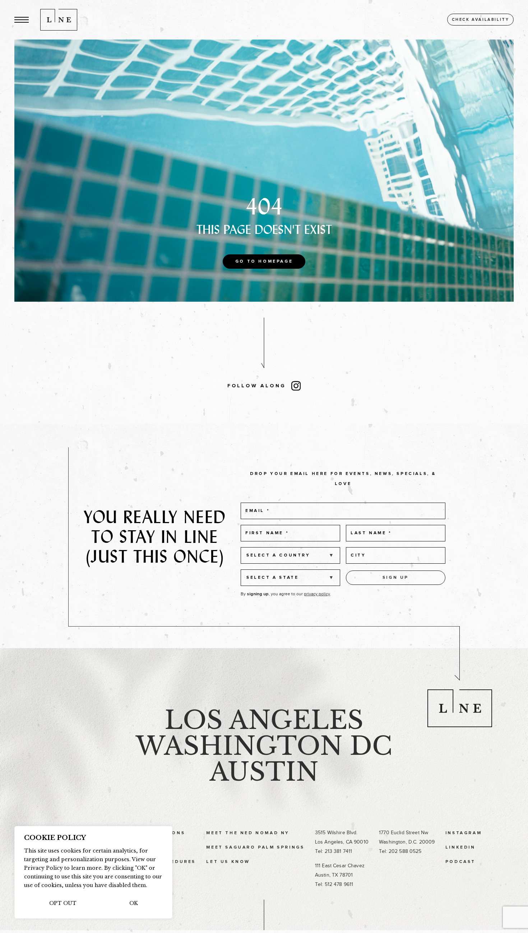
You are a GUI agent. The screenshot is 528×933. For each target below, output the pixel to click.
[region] (93, 872)
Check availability (480, 20)
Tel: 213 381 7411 (333, 851)
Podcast (460, 862)
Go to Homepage (264, 261)
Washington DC (264, 746)
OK (133, 903)
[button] (21, 19)
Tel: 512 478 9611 (334, 884)
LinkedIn (460, 847)
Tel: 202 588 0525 (400, 851)
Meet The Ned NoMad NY (248, 833)
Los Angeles (264, 720)
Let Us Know (228, 862)
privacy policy (317, 593)
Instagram (463, 833)
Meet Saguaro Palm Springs (255, 847)
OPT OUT (63, 903)
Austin (264, 771)
